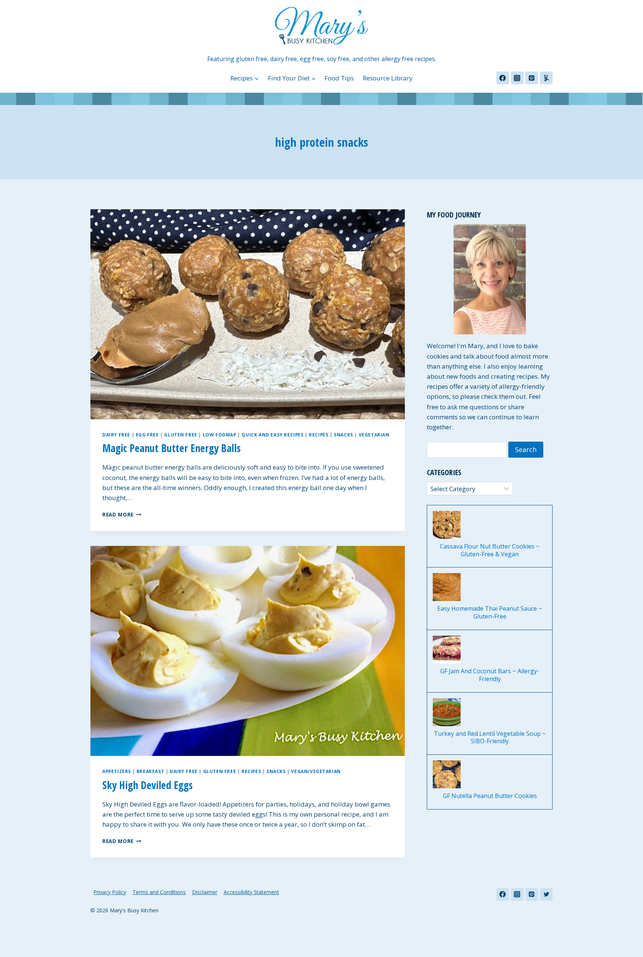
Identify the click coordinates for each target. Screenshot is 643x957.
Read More (121, 514)
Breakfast (150, 771)
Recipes (318, 435)
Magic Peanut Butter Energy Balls (171, 448)
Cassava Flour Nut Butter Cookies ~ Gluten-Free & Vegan (490, 550)
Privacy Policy (109, 892)
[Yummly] (546, 77)
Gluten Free (180, 435)
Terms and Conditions (159, 892)
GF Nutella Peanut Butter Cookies (490, 796)
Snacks (343, 435)
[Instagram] (517, 77)
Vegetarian (374, 435)
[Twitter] (546, 894)
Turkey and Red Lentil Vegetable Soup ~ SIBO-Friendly (490, 737)
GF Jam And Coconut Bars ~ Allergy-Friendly (489, 675)
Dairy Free (116, 435)
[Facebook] (502, 77)
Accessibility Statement (251, 892)
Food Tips (339, 78)
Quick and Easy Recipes (272, 435)
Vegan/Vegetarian (316, 771)
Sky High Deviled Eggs (147, 785)
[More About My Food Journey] (490, 279)
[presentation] (247, 314)
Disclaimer (204, 892)
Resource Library (388, 78)
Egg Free (147, 435)
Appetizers (116, 771)
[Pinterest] (531, 77)
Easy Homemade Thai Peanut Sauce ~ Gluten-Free (489, 612)
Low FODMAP (219, 435)
